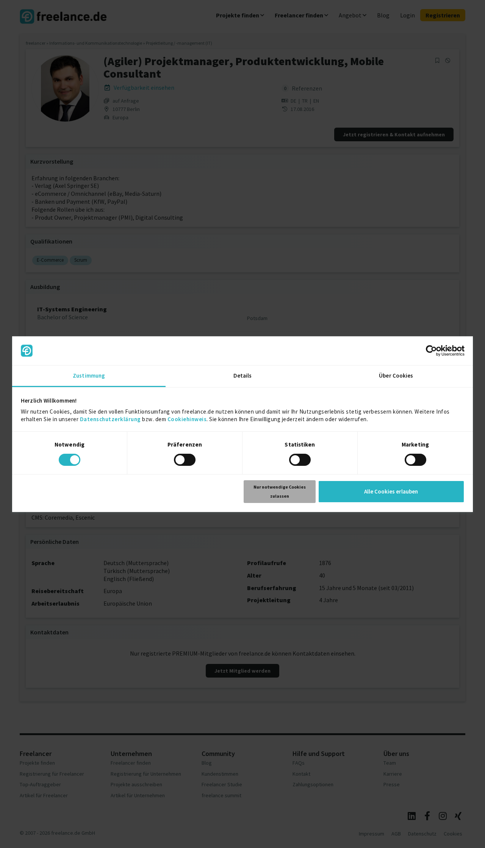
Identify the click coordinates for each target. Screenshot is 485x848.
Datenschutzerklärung (110, 419)
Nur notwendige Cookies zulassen (279, 491)
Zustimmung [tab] (89, 375)
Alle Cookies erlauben (391, 491)
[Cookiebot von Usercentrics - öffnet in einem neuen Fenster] (431, 350)
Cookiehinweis (187, 419)
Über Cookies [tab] (396, 375)
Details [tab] (242, 375)
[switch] (186, 461)
